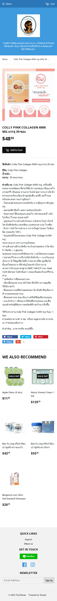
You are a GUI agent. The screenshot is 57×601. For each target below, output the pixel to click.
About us (28, 543)
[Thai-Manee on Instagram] (32, 565)
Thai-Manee (21, 594)
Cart (52, 3)
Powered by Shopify (37, 594)
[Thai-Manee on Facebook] (24, 565)
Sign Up (49, 580)
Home (4, 59)
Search (28, 539)
